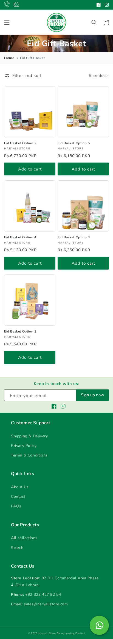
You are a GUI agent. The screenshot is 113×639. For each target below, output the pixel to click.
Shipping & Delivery (29, 436)
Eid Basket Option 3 (74, 237)
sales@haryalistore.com (46, 604)
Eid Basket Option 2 (20, 143)
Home (9, 58)
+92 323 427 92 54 (43, 594)
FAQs (16, 506)
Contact (18, 496)
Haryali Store (47, 633)
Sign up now (92, 395)
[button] (7, 22)
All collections (24, 537)
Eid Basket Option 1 (20, 331)
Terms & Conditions (29, 455)
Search (17, 547)
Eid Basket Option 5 (74, 143)
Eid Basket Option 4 (20, 237)
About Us (20, 487)
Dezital (80, 633)
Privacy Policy (23, 445)
